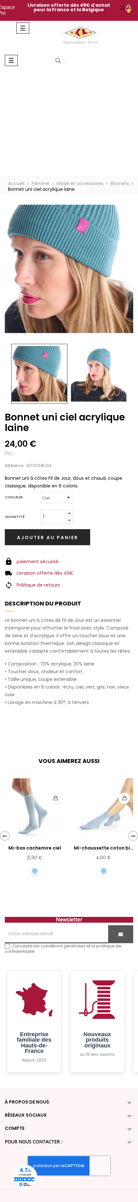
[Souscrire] (120, 934)
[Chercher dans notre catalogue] (58, 61)
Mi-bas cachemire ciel (34, 848)
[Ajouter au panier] (55, 798)
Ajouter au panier (47, 537)
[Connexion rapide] (123, 7)
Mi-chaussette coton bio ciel (103, 848)
